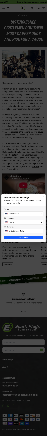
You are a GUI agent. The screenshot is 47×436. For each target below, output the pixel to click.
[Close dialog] (43, 196)
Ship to (9, 209)
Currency (10, 227)
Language (10, 218)
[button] (23, 213)
